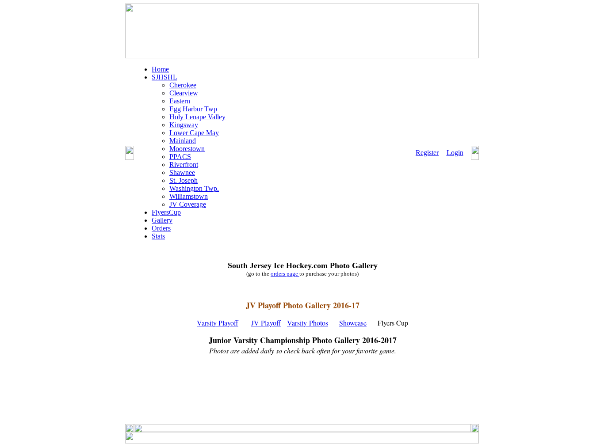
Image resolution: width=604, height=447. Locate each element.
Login (455, 152)
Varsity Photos (307, 322)
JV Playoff (266, 322)
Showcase (353, 322)
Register (427, 152)
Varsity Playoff (217, 322)
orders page (285, 273)
